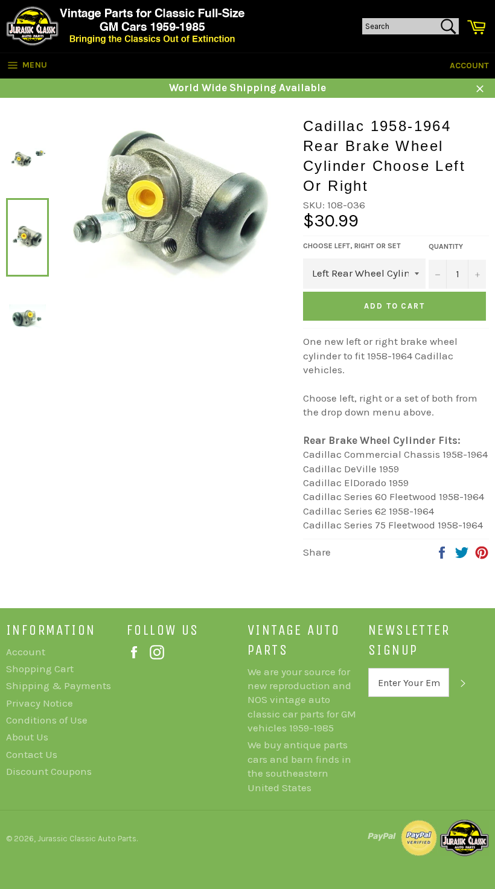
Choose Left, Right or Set (352, 246)
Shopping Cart (40, 669)
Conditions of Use (47, 720)
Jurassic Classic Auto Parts (86, 838)
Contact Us (31, 754)
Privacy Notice (39, 703)
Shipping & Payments (58, 685)
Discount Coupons (49, 771)
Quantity (446, 246)
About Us (27, 737)
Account (469, 65)
